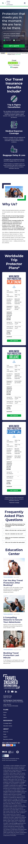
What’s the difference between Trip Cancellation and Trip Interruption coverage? (15, 525)
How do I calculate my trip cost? (14, 533)
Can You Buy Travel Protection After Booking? (13, 582)
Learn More (18, 54)
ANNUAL (18, 40)
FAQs (4, 734)
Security (7, 758)
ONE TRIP (8, 40)
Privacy (3, 758)
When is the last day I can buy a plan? (15, 530)
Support (5, 736)
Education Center (7, 725)
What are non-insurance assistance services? (15, 538)
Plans (4, 714)
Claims (5, 717)
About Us (5, 731)
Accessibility (12, 758)
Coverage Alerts (7, 723)
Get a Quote (14, 46)
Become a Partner (8, 739)
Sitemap (17, 758)
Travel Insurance (8, 577)
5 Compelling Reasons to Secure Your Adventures (12, 619)
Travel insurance (8, 614)
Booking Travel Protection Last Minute (11, 655)
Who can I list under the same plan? (15, 542)
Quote (5, 712)
